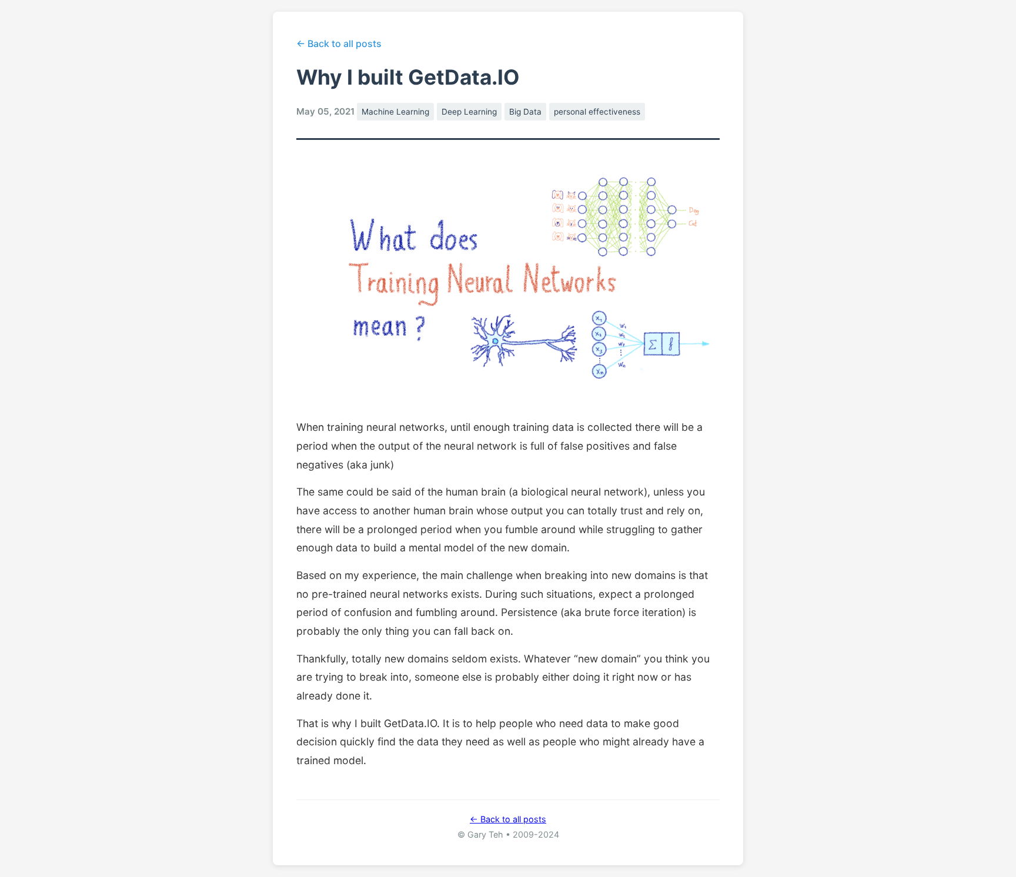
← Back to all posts (339, 43)
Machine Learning (395, 111)
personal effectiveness (597, 111)
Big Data (525, 111)
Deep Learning (469, 111)
